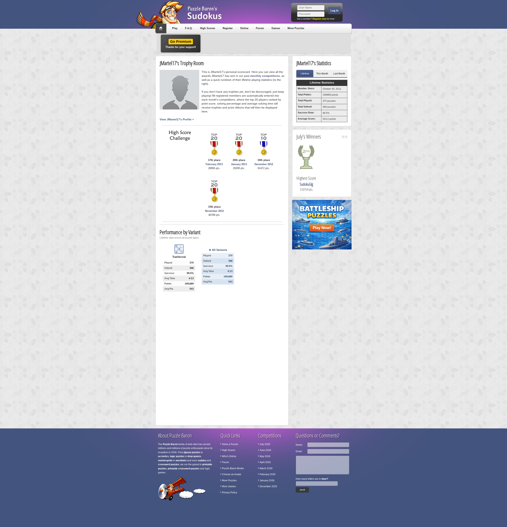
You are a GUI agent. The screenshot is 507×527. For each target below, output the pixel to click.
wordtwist (181, 460)
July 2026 (265, 444)
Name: (299, 444)
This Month (322, 73)
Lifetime (305, 73)
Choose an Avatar (231, 474)
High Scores (207, 28)
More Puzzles (296, 28)
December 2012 (263, 164)
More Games (229, 486)
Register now (319, 19)
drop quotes (194, 456)
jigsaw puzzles (192, 452)
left (343, 136)
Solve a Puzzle (230, 444)
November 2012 (214, 210)
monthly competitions (265, 75)
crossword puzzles (168, 464)
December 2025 (268, 486)
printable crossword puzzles (183, 468)
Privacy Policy (229, 492)
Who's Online (229, 456)
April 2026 (265, 462)
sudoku (202, 460)
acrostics (163, 456)
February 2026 (267, 474)
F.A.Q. (189, 28)
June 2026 (265, 450)
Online (244, 28)
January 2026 (267, 480)
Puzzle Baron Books (233, 468)
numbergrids (165, 460)
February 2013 (214, 164)
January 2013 (239, 164)
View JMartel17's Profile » (177, 119)
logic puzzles (177, 456)
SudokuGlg (323, 184)
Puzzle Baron (170, 444)
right (346, 136)
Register (228, 28)
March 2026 (266, 468)
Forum (260, 28)
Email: (299, 451)
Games (276, 28)
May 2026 (265, 456)
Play (174, 28)
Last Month (339, 73)
